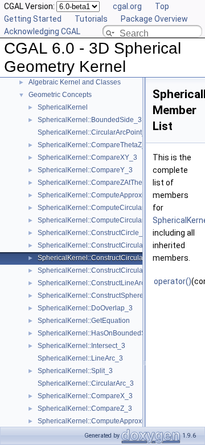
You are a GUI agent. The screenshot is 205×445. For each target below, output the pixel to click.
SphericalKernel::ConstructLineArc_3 (95, 283)
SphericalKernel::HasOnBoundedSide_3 (100, 333)
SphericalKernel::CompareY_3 (85, 170)
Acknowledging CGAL (42, 31)
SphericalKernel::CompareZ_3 (85, 408)
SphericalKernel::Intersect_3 (81, 346)
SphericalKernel (63, 107)
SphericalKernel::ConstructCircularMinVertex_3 (111, 258)
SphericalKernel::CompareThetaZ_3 (94, 145)
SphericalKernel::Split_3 (75, 371)
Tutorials (91, 18)
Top (162, 6)
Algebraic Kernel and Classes (74, 82)
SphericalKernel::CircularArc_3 (86, 383)
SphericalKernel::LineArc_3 (80, 358)
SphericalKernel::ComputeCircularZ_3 (97, 220)
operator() (172, 281)
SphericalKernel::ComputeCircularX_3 (97, 208)
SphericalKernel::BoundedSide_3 (90, 120)
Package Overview (154, 18)
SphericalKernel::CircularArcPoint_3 (94, 132)
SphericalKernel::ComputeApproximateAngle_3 (111, 195)
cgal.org (127, 6)
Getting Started (33, 18)
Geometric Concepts (60, 95)
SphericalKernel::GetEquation (84, 321)
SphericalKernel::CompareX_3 (85, 396)
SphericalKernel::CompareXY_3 (87, 157)
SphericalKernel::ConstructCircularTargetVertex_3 (115, 270)
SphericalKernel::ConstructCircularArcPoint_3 (108, 245)
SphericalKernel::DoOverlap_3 (85, 308)
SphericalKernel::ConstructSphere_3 (94, 296)
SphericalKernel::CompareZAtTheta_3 (97, 183)
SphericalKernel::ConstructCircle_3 (92, 233)
